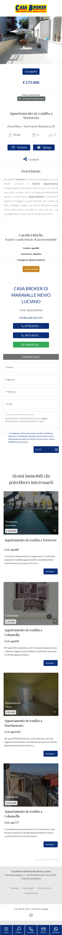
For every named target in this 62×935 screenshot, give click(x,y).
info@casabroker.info (31, 317)
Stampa (48, 147)
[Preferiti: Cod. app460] (54, 530)
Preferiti (23, 147)
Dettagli (49, 571)
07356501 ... (32, 326)
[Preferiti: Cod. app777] (54, 802)
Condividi (33, 159)
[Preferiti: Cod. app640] (54, 621)
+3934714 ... (32, 344)
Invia (38, 449)
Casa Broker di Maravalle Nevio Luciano (31, 295)
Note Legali (28, 888)
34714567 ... (32, 335)
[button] (31, 269)
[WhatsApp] (31, 915)
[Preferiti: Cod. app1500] (54, 712)
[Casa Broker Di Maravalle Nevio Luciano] (31, 8)
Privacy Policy (44, 888)
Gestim (45, 909)
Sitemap (15, 888)
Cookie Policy (31, 893)
